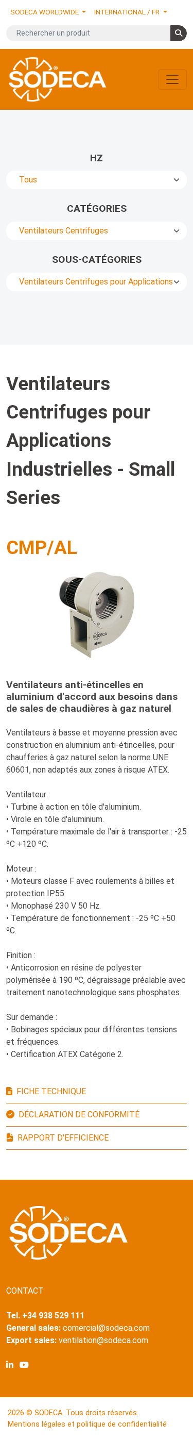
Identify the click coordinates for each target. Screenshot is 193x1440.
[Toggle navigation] (172, 79)
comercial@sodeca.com (106, 1328)
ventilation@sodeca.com (103, 1340)
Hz (96, 158)
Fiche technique (51, 1091)
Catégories (97, 208)
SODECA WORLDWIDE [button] (45, 12)
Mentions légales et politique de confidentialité (87, 1424)
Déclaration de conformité (79, 1114)
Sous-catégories (97, 259)
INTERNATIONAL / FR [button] (127, 12)
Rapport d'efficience (63, 1138)
